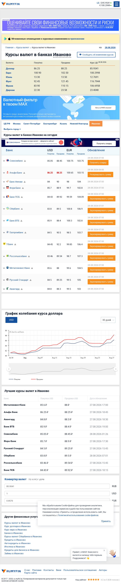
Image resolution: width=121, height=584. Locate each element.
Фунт (9, 81)
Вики (58, 570)
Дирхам (10, 90)
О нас (27, 570)
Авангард (14, 288)
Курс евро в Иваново (15, 529)
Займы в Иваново (14, 553)
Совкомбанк (16, 160)
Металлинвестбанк (20, 267)
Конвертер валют (15, 479)
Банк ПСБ (15, 196)
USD (114, 493)
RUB (114, 486)
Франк (9, 85)
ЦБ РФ (7, 123)
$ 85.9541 (105, 3)
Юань (9, 77)
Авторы (103, 570)
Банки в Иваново (13, 533)
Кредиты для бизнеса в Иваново (21, 550)
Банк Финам (16, 181)
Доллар (10, 68)
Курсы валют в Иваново (17, 522)
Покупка (50, 154)
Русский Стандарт (19, 279)
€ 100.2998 (104, 5)
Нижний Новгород (79, 123)
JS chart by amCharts (16, 332)
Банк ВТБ (14, 220)
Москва (17, 123)
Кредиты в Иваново (15, 539)
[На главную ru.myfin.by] (11, 571)
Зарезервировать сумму (101, 198)
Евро (8, 72)
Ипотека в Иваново (14, 546)
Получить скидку (98, 162)
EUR (114, 500)
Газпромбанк (16, 232)
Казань (63, 123)
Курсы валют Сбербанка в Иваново (23, 536)
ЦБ (98, 3)
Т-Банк (9, 244)
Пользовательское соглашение (80, 570)
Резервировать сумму (100, 174)
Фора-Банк (15, 187)
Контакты (49, 570)
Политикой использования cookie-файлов (78, 515)
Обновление (96, 150)
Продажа (60, 154)
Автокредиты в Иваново (17, 543)
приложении (77, 39)
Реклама (36, 570)
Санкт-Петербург (31, 123)
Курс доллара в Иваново (17, 526)
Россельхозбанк (18, 256)
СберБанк (15, 208)
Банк (9, 150)
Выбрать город (12, 129)
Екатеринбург (50, 123)
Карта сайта (30, 572)
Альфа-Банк (16, 172)
